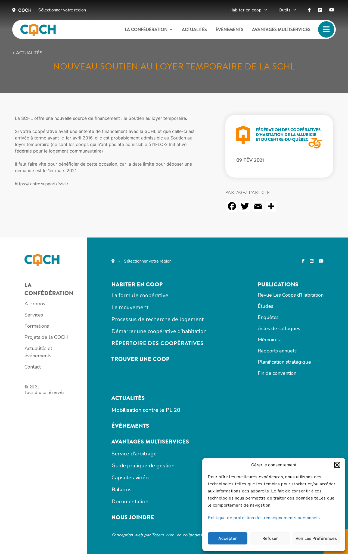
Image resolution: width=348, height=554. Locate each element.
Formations (36, 326)
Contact (32, 367)
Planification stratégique (284, 362)
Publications (278, 284)
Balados (121, 489)
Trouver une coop (140, 359)
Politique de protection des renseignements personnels (264, 518)
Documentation (129, 501)
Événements (229, 29)
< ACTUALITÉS (27, 53)
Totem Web (163, 535)
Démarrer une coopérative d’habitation (159, 331)
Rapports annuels (277, 351)
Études (265, 306)
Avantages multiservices (281, 29)
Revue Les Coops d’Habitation (291, 295)
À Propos (34, 303)
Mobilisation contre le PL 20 (145, 410)
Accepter (227, 538)
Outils (285, 10)
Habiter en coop (245, 10)
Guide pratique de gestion (143, 465)
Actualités (194, 29)
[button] (337, 465)
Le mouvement (129, 307)
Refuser (270, 538)
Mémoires (269, 339)
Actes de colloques (279, 328)
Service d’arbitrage (134, 453)
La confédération (146, 29)
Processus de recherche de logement (157, 319)
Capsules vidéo (130, 477)
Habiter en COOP (137, 284)
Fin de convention (277, 373)
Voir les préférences (316, 538)
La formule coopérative (139, 295)
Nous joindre (132, 517)
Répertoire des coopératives (157, 343)
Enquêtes (268, 317)
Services (33, 315)
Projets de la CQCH (46, 337)
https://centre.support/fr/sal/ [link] (41, 184)
